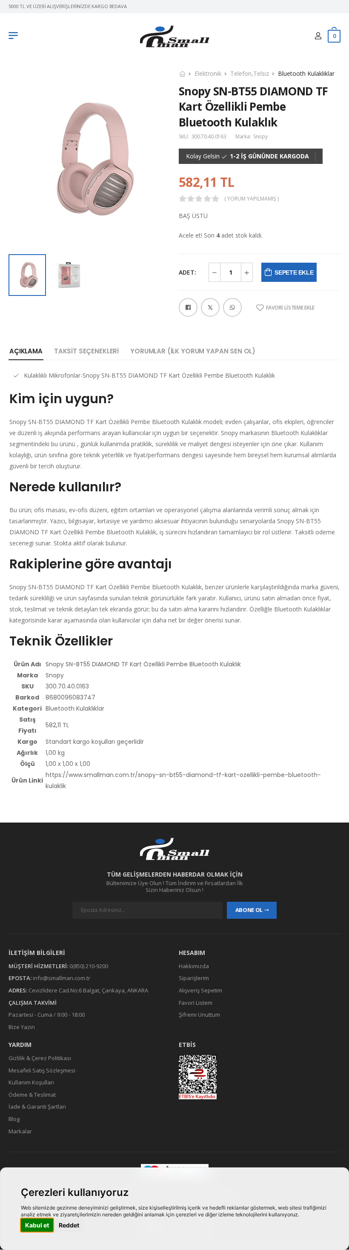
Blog (14, 1119)
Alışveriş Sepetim (200, 990)
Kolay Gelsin (203, 156)
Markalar (20, 1131)
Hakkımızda (194, 966)
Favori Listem (195, 1002)
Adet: (187, 272)
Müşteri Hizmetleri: (38, 966)
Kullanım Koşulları (31, 1083)
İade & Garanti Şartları (37, 1107)
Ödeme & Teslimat (32, 1094)
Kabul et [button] (37, 1225)
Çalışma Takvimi (33, 1002)
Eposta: (20, 978)
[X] (210, 307)
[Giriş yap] (318, 36)
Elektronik (208, 73)
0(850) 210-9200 (88, 966)
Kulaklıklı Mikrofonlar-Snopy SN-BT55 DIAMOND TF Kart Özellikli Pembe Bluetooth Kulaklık (149, 375)
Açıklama (26, 351)
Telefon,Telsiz (249, 73)
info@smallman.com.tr (61, 978)
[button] (15, 36)
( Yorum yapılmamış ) (251, 198)
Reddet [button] (69, 1225)
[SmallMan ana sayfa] (174, 848)
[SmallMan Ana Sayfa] (174, 36)
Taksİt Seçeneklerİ (86, 351)
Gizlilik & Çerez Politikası (40, 1058)
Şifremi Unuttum (199, 1014)
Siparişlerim (194, 978)
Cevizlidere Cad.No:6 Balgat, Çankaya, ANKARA (88, 990)
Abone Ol (249, 910)
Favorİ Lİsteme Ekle (290, 307)
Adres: (18, 990)
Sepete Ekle (294, 272)
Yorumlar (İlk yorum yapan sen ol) (192, 351)
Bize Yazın (22, 1027)
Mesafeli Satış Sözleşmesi (42, 1070)
